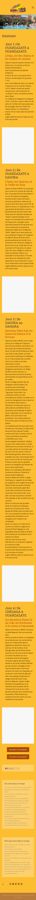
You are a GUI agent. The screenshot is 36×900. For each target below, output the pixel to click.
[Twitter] (13, 884)
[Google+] (16, 884)
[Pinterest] (19, 884)
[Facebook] (10, 884)
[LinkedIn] (21, 884)
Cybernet (19, 897)
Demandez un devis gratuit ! (18, 750)
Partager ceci (5, 884)
